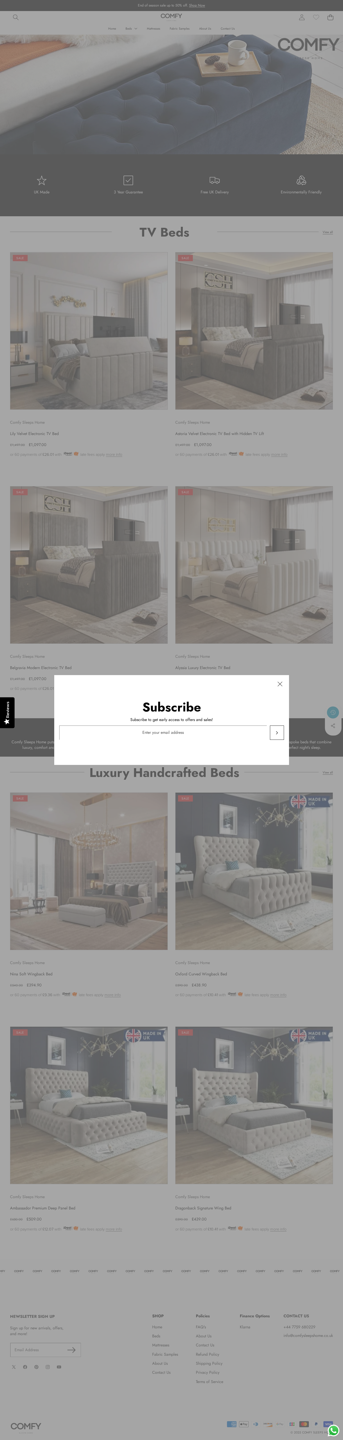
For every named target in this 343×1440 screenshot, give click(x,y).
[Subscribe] (277, 733)
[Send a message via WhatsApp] (333, 1430)
